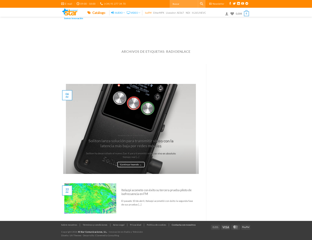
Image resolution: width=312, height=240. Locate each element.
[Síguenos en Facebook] (230, 4)
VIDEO (134, 12)
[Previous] (68, 129)
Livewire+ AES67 (175, 12)
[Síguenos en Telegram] (246, 4)
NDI (188, 12)
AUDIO (119, 12)
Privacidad (135, 224)
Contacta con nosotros (184, 224)
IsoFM (148, 12)
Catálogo (98, 13)
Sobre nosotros (69, 224)
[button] (216, 3)
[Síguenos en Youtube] (242, 4)
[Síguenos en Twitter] (234, 4)
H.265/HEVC (199, 12)
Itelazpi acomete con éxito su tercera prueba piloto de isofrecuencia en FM (156, 192)
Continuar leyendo (131, 164)
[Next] (193, 129)
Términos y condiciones (95, 224)
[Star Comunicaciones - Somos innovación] (71, 12)
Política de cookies (156, 224)
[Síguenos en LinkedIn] (238, 4)
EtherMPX (158, 12)
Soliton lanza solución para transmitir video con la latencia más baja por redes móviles (130, 143)
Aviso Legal (119, 224)
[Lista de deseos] (232, 14)
